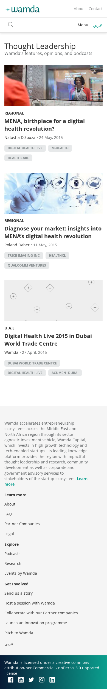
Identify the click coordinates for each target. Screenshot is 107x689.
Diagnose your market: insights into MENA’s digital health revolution (53, 232)
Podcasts (12, 553)
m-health (60, 148)
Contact (96, 8)
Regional (14, 113)
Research (12, 563)
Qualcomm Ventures (27, 265)
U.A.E (9, 328)
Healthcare (18, 158)
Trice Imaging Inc (24, 255)
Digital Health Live (25, 148)
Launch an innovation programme (35, 622)
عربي (98, 25)
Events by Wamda (20, 573)
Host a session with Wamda (29, 603)
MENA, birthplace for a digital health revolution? (44, 124)
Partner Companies (22, 523)
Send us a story (18, 593)
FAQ (8, 513)
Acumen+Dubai (65, 372)
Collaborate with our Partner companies (41, 612)
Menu (83, 24)
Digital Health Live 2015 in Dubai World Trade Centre (48, 339)
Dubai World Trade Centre (32, 363)
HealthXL (57, 255)
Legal (9, 533)
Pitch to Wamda (18, 632)
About (79, 8)
